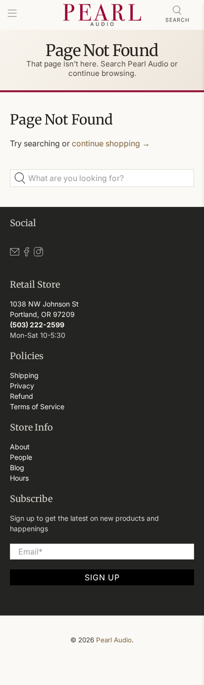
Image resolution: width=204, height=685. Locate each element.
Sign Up (102, 577)
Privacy (22, 385)
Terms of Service (37, 406)
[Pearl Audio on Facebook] (26, 253)
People (21, 457)
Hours (19, 478)
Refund (21, 396)
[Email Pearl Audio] (14, 253)
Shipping (24, 375)
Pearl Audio (114, 640)
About (20, 446)
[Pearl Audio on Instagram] (38, 253)
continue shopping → (111, 143)
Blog (17, 467)
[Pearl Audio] (102, 14)
